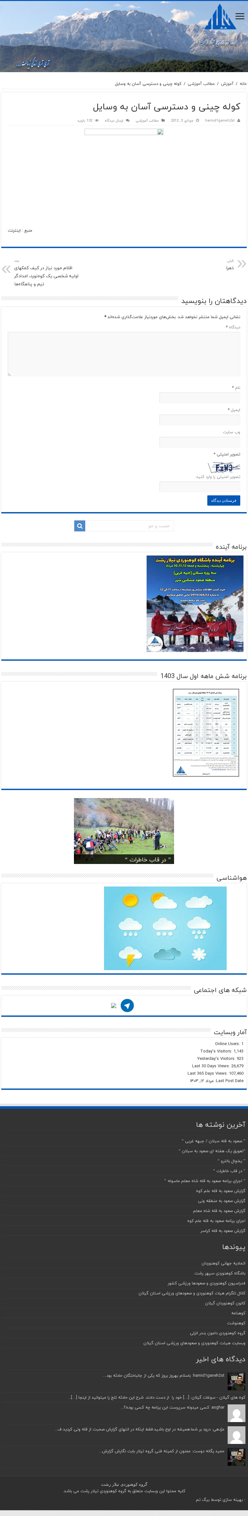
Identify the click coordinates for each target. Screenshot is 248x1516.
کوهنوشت (236, 1323)
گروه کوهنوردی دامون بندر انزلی (217, 1333)
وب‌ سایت (231, 432)
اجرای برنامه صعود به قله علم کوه (216, 1220)
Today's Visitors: (216, 1051)
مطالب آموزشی (201, 83)
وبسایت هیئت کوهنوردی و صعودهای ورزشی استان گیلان (194, 1342)
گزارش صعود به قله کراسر (223, 1230)
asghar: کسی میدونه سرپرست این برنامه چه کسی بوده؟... (172, 1407)
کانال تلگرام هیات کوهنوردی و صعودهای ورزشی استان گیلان (192, 1293)
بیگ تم (203, 1499)
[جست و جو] (79, 525)
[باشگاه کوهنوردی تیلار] (124, 36)
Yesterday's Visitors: (217, 1058)
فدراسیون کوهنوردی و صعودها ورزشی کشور (206, 1283)
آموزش (227, 83)
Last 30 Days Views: (211, 1066)
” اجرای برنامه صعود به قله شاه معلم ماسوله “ (204, 1180)
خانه (243, 83)
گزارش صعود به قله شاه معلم (219, 1210)
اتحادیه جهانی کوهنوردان (223, 1263)
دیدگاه (233, 327)
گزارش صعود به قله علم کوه (220, 1190)
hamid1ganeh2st (220, 120)
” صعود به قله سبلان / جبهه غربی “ (213, 1140)
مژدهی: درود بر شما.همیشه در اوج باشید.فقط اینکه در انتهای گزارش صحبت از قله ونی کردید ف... (139, 1429)
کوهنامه (238, 1313)
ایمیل (234, 409)
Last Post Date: (228, 1080)
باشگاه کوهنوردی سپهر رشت (219, 1273)
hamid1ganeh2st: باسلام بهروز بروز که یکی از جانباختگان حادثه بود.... (163, 1375)
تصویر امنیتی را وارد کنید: (217, 476)
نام (236, 387)
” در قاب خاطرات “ (148, 860)
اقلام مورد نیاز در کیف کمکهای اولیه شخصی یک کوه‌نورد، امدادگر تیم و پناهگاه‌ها (46, 273)
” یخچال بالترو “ (231, 1160)
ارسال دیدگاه (114, 120)
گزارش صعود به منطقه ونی (221, 1200)
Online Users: (228, 1043)
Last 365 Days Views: (208, 1073)
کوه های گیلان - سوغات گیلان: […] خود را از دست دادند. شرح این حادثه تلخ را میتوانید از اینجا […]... (156, 1397)
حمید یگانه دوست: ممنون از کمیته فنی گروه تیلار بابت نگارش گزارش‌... (161, 1451)
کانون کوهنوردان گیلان (225, 1303)
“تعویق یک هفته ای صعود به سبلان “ (212, 1150)
